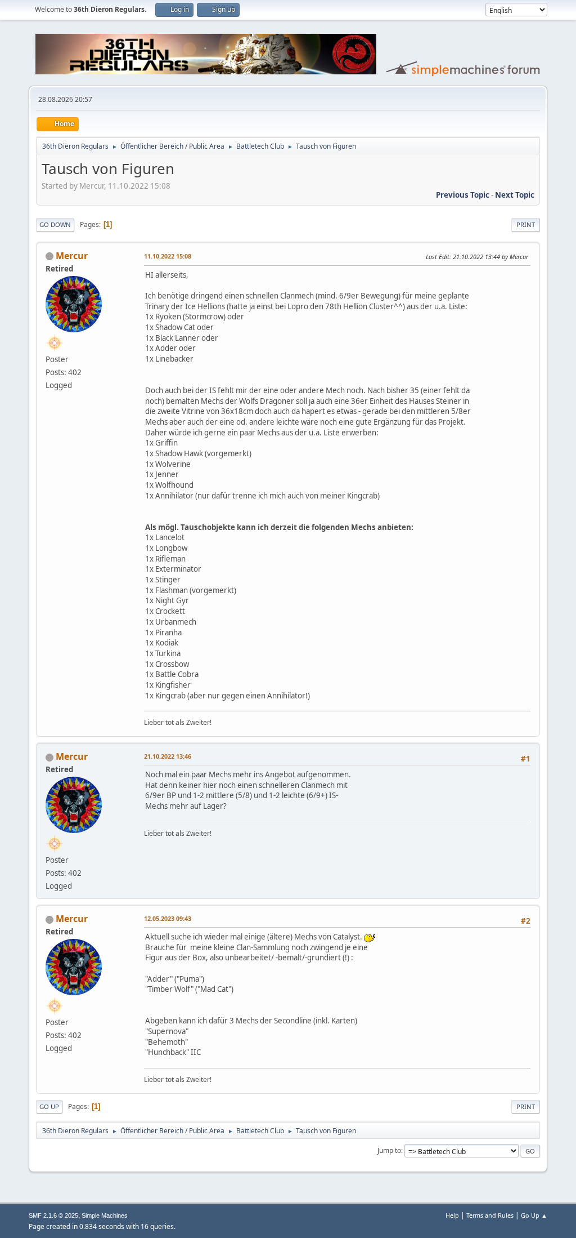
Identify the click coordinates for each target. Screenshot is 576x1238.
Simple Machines (105, 1215)
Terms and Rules (490, 1215)
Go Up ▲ (534, 1215)
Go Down (55, 224)
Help (452, 1215)
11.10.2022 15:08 (167, 256)
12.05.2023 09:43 (167, 918)
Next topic (514, 195)
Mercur (72, 256)
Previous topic (462, 195)
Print (525, 224)
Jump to (389, 1150)
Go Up (49, 1106)
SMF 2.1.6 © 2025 (53, 1215)
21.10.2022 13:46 (167, 756)
